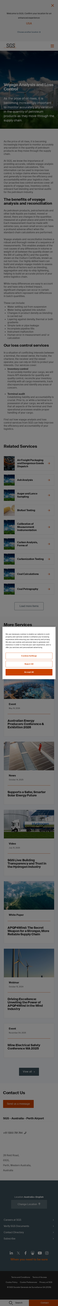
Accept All (29, 672)
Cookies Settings (29, 656)
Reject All (29, 664)
